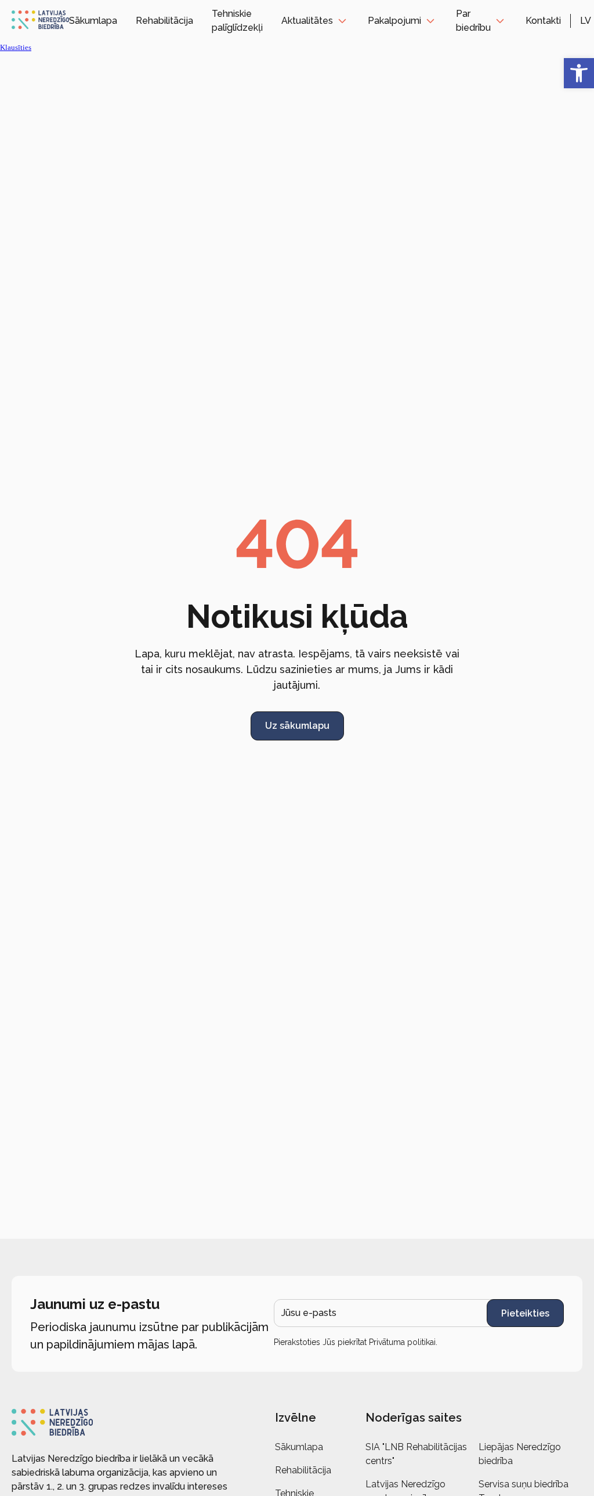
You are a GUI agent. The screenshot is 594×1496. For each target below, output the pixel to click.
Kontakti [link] (543, 20)
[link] (579, 73)
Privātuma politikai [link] (402, 1342)
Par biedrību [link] (473, 20)
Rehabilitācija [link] (164, 20)
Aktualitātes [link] (307, 20)
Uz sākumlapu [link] (297, 725)
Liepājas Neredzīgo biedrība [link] (520, 1453)
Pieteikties (525, 1313)
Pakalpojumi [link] (394, 20)
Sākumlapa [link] (93, 20)
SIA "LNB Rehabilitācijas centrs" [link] (416, 1453)
